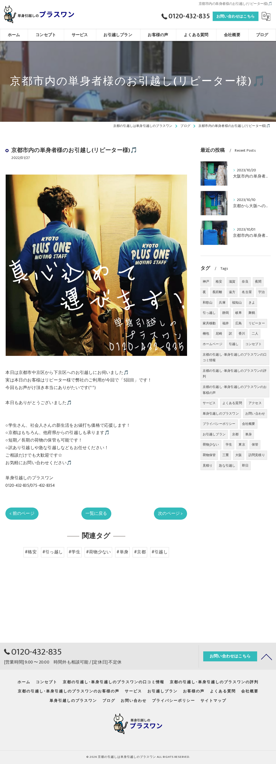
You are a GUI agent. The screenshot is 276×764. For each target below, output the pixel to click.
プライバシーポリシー (219, 423)
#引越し (159, 551)
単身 (248, 434)
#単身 (122, 551)
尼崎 (219, 333)
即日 (245, 465)
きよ (252, 302)
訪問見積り (257, 455)
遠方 (232, 292)
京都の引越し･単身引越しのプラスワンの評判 (235, 373)
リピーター (257, 323)
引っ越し (209, 312)
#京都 (140, 551)
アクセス (255, 403)
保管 (255, 444)
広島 (238, 323)
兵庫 (222, 302)
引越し (234, 344)
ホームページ (212, 344)
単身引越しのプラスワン (221, 413)
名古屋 (247, 292)
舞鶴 (252, 312)
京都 (235, 434)
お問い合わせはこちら (235, 16)
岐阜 (238, 312)
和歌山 (208, 302)
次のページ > (170, 513)
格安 (219, 281)
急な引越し (227, 465)
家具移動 (209, 323)
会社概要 (248, 423)
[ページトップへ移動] (266, 656)
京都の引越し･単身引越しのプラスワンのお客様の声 (235, 389)
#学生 (74, 551)
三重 (225, 455)
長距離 (217, 292)
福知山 (237, 302)
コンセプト (253, 344)
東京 (242, 444)
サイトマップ (213, 701)
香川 (242, 333)
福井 (225, 323)
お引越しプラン (214, 434)
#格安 (31, 551)
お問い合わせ (255, 413)
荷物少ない (211, 444)
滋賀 (232, 281)
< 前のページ (21, 513)
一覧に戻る (96, 513)
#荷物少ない (98, 551)
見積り (208, 465)
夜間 (258, 281)
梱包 (206, 333)
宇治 (261, 292)
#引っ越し (52, 551)
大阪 (238, 455)
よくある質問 (232, 403)
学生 (229, 444)
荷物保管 (209, 455)
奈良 (245, 281)
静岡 (225, 312)
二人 (255, 333)
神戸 (206, 281)
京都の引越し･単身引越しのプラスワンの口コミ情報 (235, 357)
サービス (209, 403)
